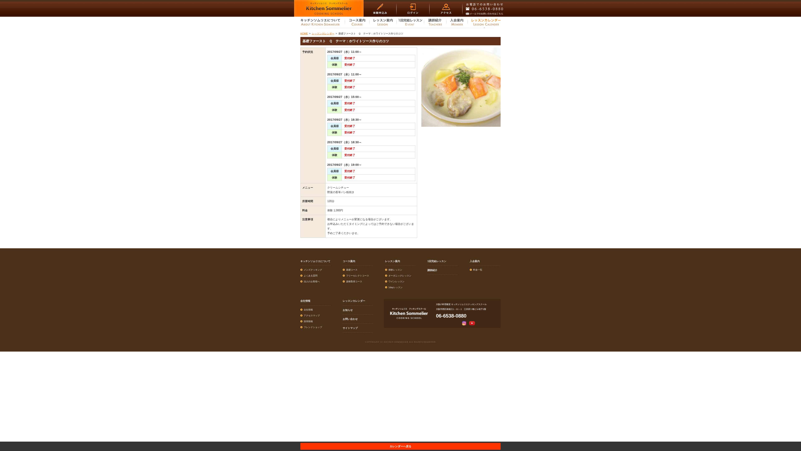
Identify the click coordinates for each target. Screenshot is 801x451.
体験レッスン (395, 270)
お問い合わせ (350, 319)
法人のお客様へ (312, 281)
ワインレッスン (396, 281)
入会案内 (475, 261)
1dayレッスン (395, 287)
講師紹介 (432, 270)
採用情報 (308, 321)
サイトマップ (350, 328)
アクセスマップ (312, 315)
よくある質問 (310, 275)
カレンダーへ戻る (400, 446)
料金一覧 (477, 270)
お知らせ (348, 310)
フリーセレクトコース (357, 275)
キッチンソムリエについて (315, 261)
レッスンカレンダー (354, 300)
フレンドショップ (313, 327)
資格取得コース (354, 281)
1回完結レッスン (436, 261)
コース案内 (349, 261)
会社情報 (305, 300)
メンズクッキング (313, 270)
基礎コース (352, 270)
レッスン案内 (392, 261)
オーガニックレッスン (399, 275)
